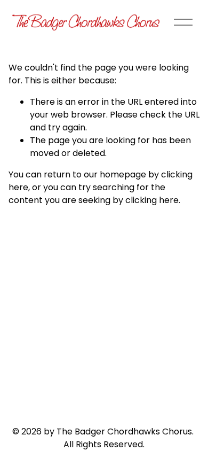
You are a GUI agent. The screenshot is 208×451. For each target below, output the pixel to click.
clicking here (152, 200)
